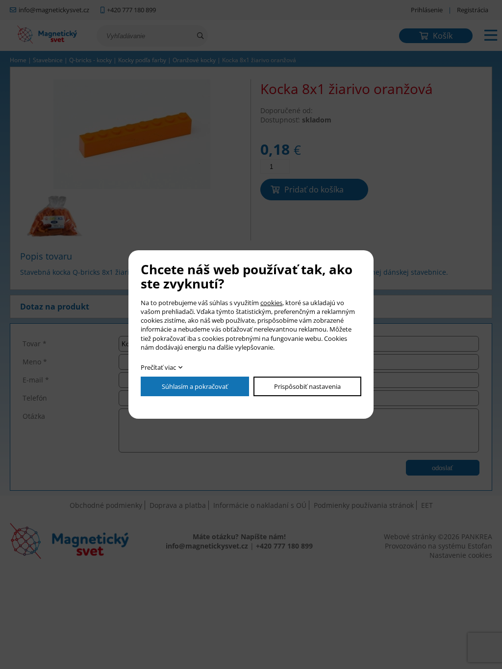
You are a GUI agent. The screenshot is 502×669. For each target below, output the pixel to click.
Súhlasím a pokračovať (195, 386)
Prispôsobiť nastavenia (307, 386)
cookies (271, 302)
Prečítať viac (158, 367)
